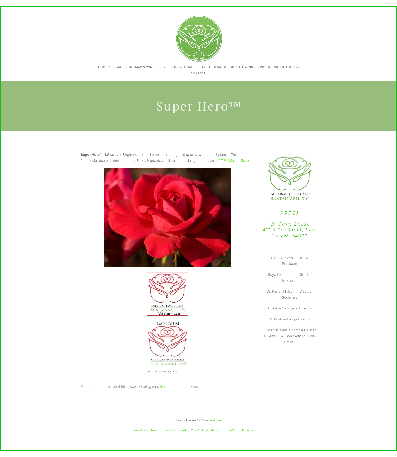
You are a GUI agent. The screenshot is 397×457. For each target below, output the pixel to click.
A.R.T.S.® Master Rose (232, 160)
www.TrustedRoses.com (241, 430)
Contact (198, 73)
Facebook (215, 420)
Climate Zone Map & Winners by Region (145, 67)
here (164, 386)
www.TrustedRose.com (148, 430)
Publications (285, 67)
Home (103, 67)
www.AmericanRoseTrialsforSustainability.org (194, 430)
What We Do (224, 67)
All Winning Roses (254, 67)
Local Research (196, 67)
